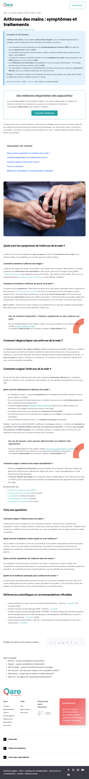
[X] (55, 642)
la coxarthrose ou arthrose (18, 501)
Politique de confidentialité (36, 771)
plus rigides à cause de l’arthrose (30, 277)
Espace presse (8, 719)
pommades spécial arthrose (39, 406)
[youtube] (82, 770)
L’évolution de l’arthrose (12, 274)
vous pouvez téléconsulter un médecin (60, 449)
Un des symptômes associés (26, 291)
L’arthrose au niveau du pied (19, 493)
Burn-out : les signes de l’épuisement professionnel (29, 677)
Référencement (31, 774)
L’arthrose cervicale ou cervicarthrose (22, 490)
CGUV (21, 771)
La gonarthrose (14, 496)
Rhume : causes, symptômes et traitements (26, 661)
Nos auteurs (7, 725)
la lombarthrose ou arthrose (18, 499)
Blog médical (7, 722)
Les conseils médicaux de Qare (18, 13)
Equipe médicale (8, 709)
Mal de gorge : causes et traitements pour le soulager (30, 667)
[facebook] (68, 770)
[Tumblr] (67, 642)
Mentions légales (10, 771)
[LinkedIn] (63, 642)
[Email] (76, 642)
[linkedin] (68, 774)
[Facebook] (50, 642)
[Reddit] (59, 642)
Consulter (71, 603)
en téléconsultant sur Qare (25, 326)
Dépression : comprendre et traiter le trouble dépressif (31, 674)
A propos (6, 706)
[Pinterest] (71, 642)
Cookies (20, 774)
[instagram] (78, 770)
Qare (5, 13)
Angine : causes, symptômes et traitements (26, 664)
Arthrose (33, 13)
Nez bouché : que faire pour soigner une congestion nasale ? (34, 670)
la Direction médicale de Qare (25, 30)
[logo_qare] (8, 4)
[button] (44, 739)
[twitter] (73, 770)
